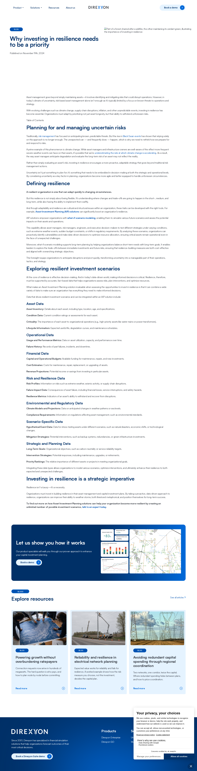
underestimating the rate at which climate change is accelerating (125, 152)
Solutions (35, 7)
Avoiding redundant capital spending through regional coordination (154, 661)
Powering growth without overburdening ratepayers (37, 659)
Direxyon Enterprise (110, 737)
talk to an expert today (94, 507)
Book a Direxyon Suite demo (30, 756)
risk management (46, 136)
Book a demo (171, 7)
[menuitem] (18, 7)
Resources (54, 7)
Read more (30, 688)
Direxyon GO (107, 741)
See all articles (177, 597)
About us (70, 7)
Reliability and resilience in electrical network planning (95, 659)
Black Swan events (132, 136)
